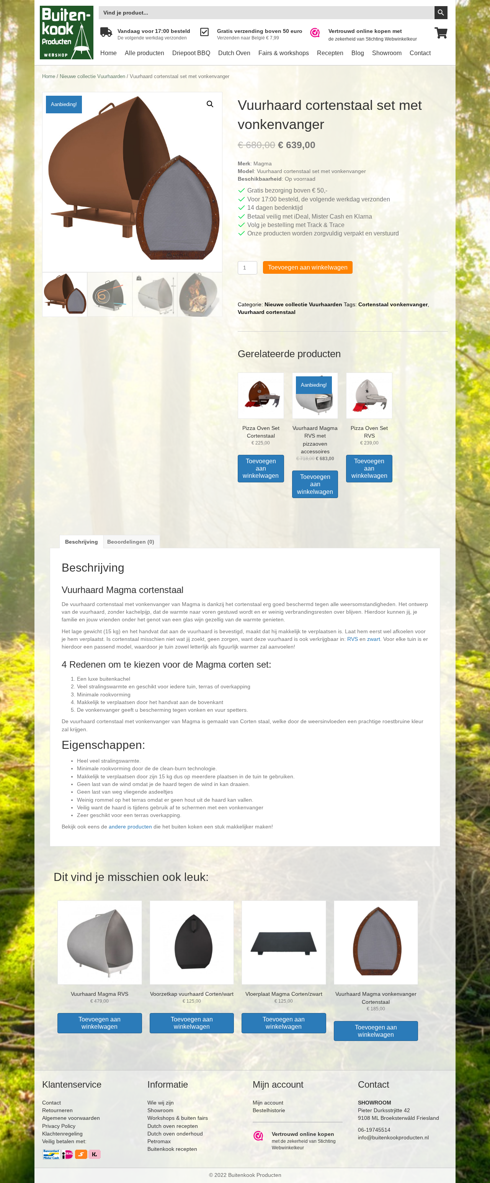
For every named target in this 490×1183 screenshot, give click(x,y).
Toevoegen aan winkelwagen (308, 267)
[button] (210, 104)
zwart (373, 639)
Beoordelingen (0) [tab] (130, 542)
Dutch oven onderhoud (175, 1134)
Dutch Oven (234, 53)
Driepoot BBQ (191, 53)
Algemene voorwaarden (71, 1118)
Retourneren (57, 1110)
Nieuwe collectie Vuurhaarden (92, 76)
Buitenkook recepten (172, 1149)
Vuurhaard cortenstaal (267, 312)
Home (108, 53)
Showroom (387, 53)
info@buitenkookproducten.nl (393, 1137)
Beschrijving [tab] (81, 542)
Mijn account (268, 1103)
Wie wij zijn (160, 1103)
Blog (357, 53)
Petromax (159, 1141)
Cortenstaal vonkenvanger (393, 304)
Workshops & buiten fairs (177, 1118)
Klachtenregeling (62, 1134)
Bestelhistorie (269, 1110)
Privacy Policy (58, 1126)
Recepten (330, 53)
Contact (420, 53)
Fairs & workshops (283, 53)
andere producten (130, 827)
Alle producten (144, 53)
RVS (352, 639)
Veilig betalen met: (64, 1141)
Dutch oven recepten (172, 1126)
